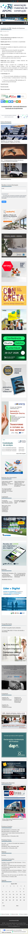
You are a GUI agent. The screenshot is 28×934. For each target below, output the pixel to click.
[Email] (17, 101)
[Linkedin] (4, 101)
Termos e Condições (23, 914)
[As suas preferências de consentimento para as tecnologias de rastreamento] (19, 931)
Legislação (5, 497)
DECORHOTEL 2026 (6, 846)
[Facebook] (2, 101)
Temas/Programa (4, 84)
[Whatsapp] (7, 101)
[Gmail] (14, 101)
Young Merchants (7, 624)
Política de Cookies (14, 914)
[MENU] (27, 23)
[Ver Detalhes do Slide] (14, 16)
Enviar (4, 201)
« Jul (3, 905)
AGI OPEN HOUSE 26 (6, 829)
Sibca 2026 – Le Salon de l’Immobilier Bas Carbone (12, 843)
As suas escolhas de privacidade (13, 930)
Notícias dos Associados (9, 477)
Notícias (4, 569)
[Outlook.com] (12, 101)
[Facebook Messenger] (9, 101)
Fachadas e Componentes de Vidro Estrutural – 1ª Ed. (13, 862)
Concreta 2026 (5, 848)
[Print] (19, 101)
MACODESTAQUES (6, 831)
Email (3, 188)
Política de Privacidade (5, 914)
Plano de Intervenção (5, 89)
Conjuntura (5, 694)
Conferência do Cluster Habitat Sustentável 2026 (12, 833)
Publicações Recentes (8, 783)
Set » (17, 905)
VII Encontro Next (5, 836)
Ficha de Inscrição (4, 86)
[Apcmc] (2, 23)
